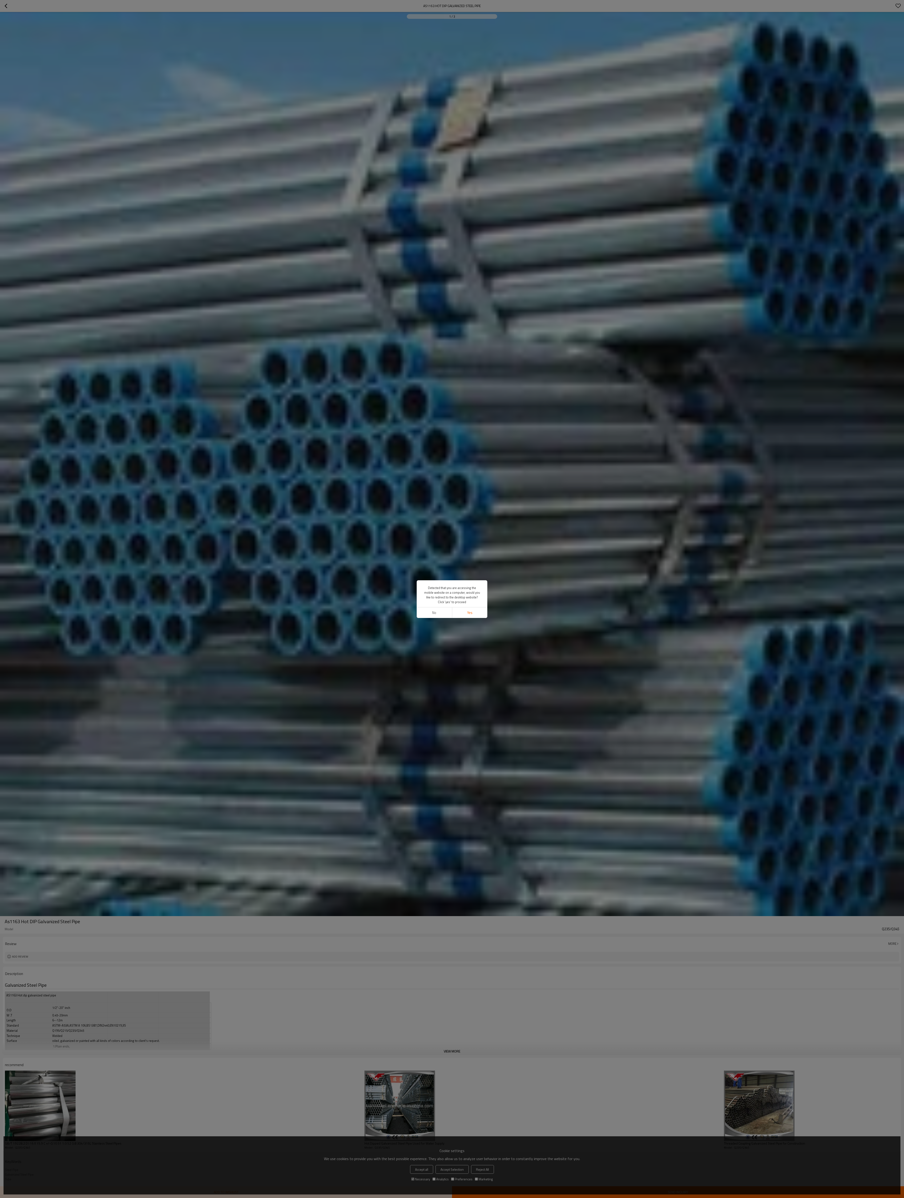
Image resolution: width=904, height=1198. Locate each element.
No (434, 612)
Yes (469, 612)
